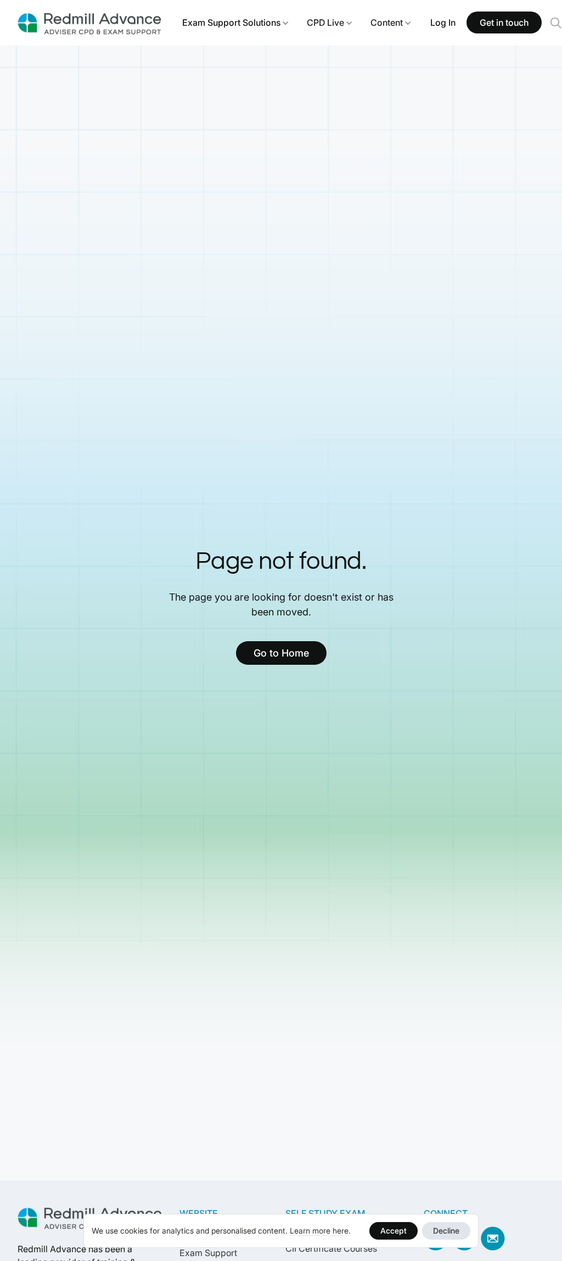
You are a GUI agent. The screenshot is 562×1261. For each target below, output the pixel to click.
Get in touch (504, 22)
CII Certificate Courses (331, 1248)
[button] (236, 22)
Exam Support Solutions (231, 22)
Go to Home (281, 653)
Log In (443, 22)
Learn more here (319, 1230)
